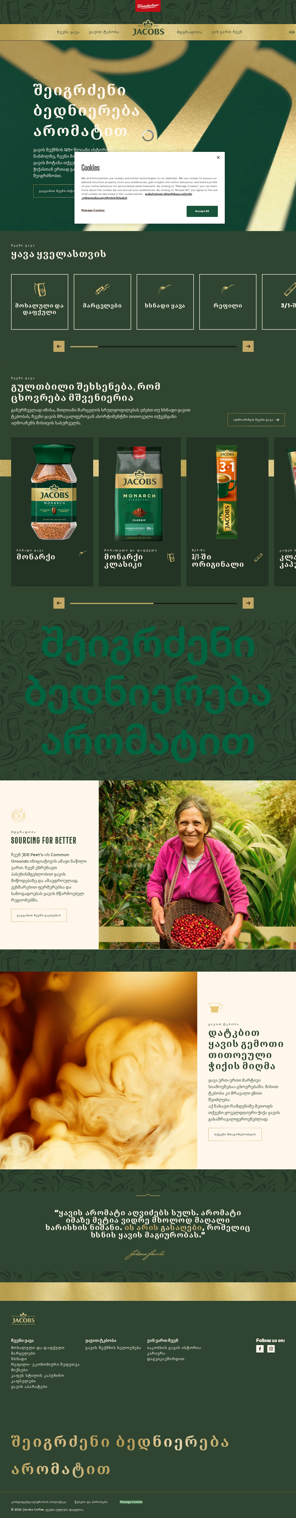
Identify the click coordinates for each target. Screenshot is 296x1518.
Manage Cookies (131, 1502)
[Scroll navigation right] (248, 346)
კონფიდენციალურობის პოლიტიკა (38, 1502)
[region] (149, 188)
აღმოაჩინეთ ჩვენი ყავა (259, 421)
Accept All (202, 211)
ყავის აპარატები (29, 1386)
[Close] (218, 157)
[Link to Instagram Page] (271, 1348)
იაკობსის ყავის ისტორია (174, 1348)
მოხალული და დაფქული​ (38, 1348)
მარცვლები (23, 1353)
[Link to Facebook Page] (260, 1348)
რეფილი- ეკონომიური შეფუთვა (45, 1364)
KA (292, 32)
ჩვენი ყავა (68, 32)
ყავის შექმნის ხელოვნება (113, 1348)
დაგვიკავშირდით (166, 1359)
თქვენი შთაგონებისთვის (238, 1136)
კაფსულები (23, 1381)
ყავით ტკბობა (104, 32)
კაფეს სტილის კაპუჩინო (37, 1375)
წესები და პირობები (91, 1502)
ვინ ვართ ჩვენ (227, 32)
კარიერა (156, 1353)
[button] (104, 32)
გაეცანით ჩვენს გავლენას (42, 917)
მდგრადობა (190, 32)
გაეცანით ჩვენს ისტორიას (61, 191)
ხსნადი (19, 1359)
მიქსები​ (19, 1370)
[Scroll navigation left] (59, 346)
